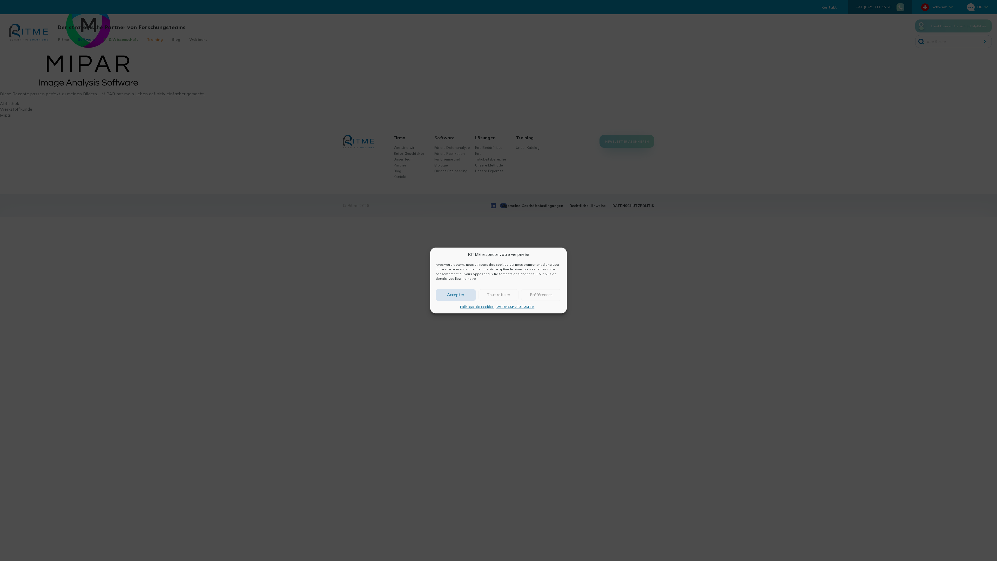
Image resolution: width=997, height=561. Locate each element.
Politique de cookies (477, 307)
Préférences (541, 294)
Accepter (455, 294)
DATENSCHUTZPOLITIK (515, 307)
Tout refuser (498, 294)
